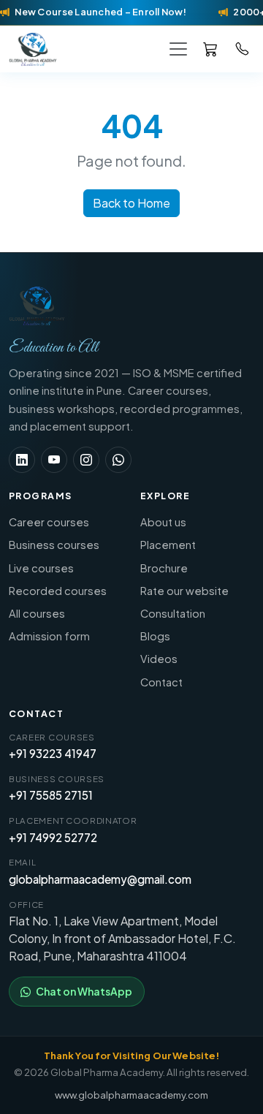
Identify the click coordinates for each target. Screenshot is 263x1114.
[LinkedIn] (22, 460)
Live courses (41, 568)
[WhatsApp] (118, 460)
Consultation (172, 613)
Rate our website (184, 590)
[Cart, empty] (210, 48)
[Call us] (242, 48)
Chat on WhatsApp (84, 991)
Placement (168, 544)
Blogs (155, 636)
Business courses (54, 544)
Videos (159, 658)
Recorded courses (58, 590)
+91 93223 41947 (52, 753)
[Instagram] (86, 460)
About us (163, 521)
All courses (37, 613)
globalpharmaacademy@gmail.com (100, 879)
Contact (161, 682)
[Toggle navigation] (178, 49)
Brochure (164, 568)
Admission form (49, 636)
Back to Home (131, 203)
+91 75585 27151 (51, 795)
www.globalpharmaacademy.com (131, 1094)
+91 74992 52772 (53, 837)
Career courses (49, 521)
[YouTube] (54, 460)
